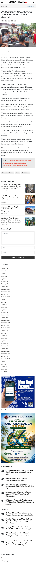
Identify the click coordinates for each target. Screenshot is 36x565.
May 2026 (4, 276)
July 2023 (3, 364)
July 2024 (3, 333)
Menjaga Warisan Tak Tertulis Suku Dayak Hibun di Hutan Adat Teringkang (20, 528)
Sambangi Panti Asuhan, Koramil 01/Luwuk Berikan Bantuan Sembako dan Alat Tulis (10, 220)
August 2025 (4, 299)
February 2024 (5, 346)
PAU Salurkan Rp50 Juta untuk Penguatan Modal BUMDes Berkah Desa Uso (20, 486)
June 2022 (4, 372)
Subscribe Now (31, 6)
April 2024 (4, 341)
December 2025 (5, 289)
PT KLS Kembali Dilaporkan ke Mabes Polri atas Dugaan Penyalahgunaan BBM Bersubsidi (11, 187)
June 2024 (4, 335)
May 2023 (4, 369)
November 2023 (5, 354)
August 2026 (4, 268)
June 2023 (4, 366)
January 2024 (4, 348)
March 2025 (4, 312)
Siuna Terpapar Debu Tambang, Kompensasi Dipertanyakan (17, 479)
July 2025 (3, 302)
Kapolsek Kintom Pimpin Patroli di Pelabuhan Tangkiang (10, 209)
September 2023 (5, 359)
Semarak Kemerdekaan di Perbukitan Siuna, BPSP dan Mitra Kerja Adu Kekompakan (18, 494)
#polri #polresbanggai (8, 172)
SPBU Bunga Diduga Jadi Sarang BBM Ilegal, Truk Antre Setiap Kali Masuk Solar (19, 472)
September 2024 (5, 328)
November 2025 (5, 292)
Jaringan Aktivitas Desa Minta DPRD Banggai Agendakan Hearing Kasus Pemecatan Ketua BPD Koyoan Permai (19, 543)
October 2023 (4, 356)
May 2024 (4, 338)
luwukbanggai (25, 172)
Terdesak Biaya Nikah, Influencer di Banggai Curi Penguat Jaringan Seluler (19, 514)
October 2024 (4, 325)
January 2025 (4, 317)
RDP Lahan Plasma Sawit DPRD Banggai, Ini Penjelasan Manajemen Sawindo (18, 535)
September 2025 (5, 297)
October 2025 (4, 294)
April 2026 (4, 279)
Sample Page (5, 561)
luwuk (17, 172)
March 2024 (4, 343)
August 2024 (4, 330)
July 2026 (3, 271)
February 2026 (5, 284)
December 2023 (5, 351)
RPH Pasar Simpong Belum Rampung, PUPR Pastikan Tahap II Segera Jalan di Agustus (20, 502)
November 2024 (5, 323)
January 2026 (4, 286)
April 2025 (4, 310)
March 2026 (4, 281)
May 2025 (4, 307)
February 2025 (5, 315)
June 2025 (4, 304)
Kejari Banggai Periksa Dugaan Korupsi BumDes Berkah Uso (10, 198)
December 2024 (5, 320)
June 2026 (4, 273)
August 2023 (4, 361)
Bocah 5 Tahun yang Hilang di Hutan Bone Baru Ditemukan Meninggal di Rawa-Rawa (19, 521)
